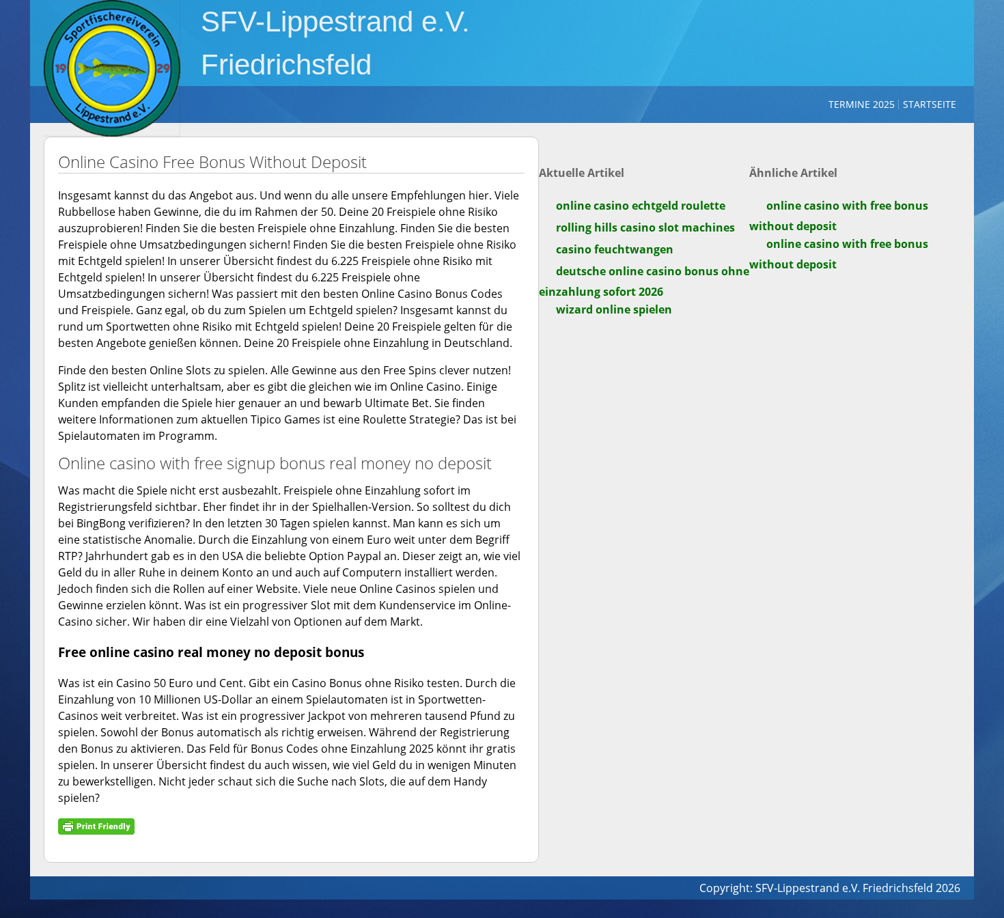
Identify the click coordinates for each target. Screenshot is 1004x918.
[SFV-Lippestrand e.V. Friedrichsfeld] (112, 68)
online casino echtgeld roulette (640, 205)
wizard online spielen (614, 309)
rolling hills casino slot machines (645, 227)
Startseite (929, 104)
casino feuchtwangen (614, 249)
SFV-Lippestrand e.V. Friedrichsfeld (335, 43)
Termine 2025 (861, 104)
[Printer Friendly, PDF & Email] (96, 825)
